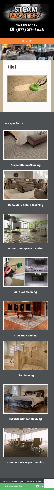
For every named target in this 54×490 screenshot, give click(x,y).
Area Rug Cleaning (25, 335)
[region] (27, 52)
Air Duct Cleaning (25, 292)
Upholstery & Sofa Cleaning (25, 205)
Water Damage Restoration (25, 248)
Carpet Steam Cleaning (26, 165)
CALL (42, 486)
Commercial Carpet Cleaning (25, 462)
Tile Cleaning (25, 375)
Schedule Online (13, 486)
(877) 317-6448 (30, 29)
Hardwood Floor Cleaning (25, 419)
